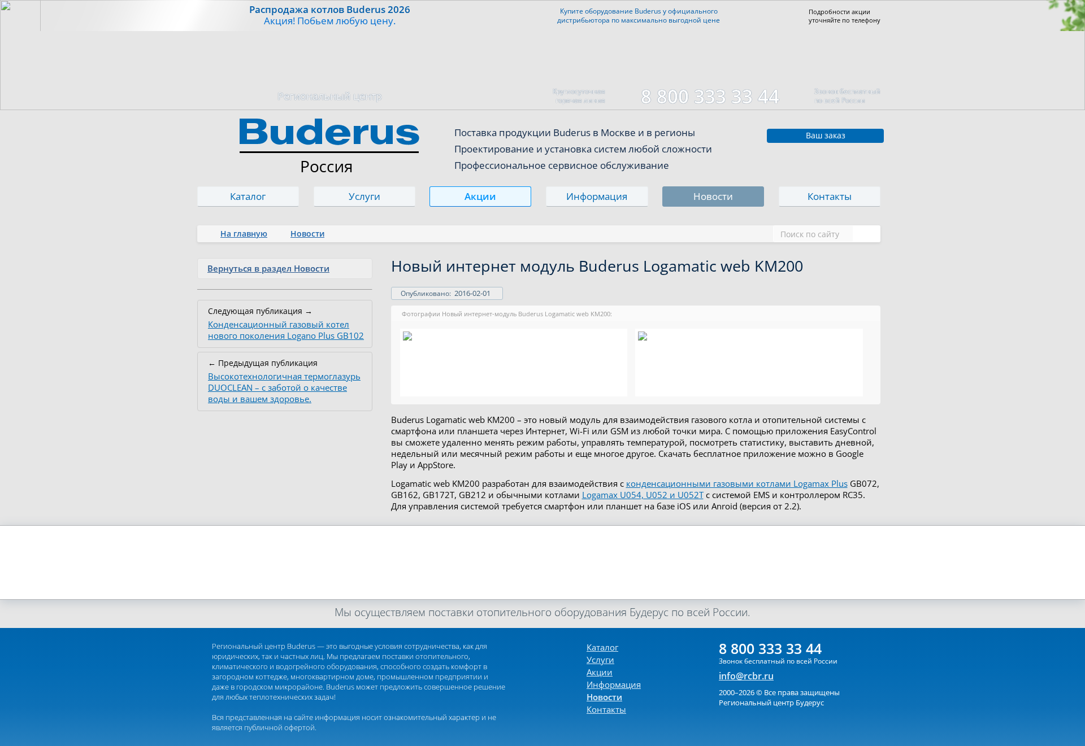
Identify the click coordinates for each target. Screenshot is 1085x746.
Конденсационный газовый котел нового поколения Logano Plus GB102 (286, 330)
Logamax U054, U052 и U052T (643, 494)
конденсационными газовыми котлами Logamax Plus (737, 483)
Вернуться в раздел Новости (268, 268)
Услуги (364, 196)
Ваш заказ (825, 135)
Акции (481, 196)
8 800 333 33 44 (710, 96)
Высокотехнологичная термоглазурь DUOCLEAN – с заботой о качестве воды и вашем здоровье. (284, 387)
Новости (713, 196)
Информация (596, 196)
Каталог (248, 196)
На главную (243, 233)
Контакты (830, 196)
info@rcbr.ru (746, 676)
